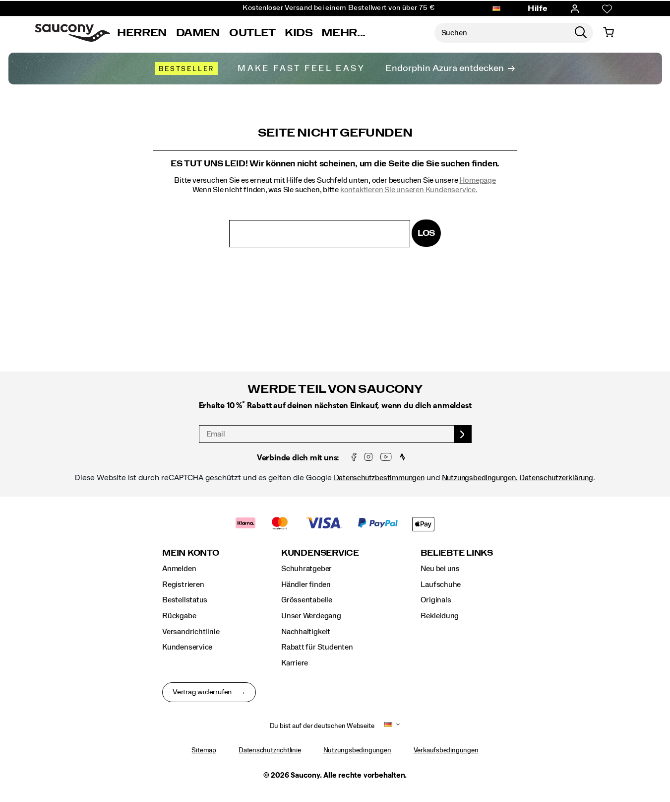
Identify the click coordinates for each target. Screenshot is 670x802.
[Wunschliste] (607, 9)
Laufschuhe (441, 584)
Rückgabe (179, 616)
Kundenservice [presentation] (320, 553)
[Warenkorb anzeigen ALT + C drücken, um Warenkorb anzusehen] (608, 33)
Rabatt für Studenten (317, 647)
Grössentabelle (306, 600)
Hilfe (538, 8)
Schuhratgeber (306, 569)
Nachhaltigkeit (305, 632)
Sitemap (203, 750)
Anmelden (179, 569)
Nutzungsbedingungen (357, 750)
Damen (198, 32)
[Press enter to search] (580, 33)
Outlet (252, 32)
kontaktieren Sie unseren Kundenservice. (409, 190)
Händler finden (306, 584)
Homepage (477, 180)
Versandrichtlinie (190, 632)
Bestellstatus (184, 600)
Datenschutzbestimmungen (379, 478)
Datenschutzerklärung (556, 478)
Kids (299, 32)
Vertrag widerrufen (202, 692)
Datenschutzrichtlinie (270, 750)
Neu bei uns (440, 569)
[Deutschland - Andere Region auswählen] (496, 9)
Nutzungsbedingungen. (480, 478)
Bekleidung (440, 616)
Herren (142, 32)
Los (426, 233)
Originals (436, 600)
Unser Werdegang (311, 616)
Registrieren (183, 584)
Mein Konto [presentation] (190, 553)
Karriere (294, 663)
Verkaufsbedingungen (446, 750)
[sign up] (463, 434)
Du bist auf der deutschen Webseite (322, 726)
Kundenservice (187, 647)
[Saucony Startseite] (72, 33)
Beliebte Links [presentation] (457, 553)
